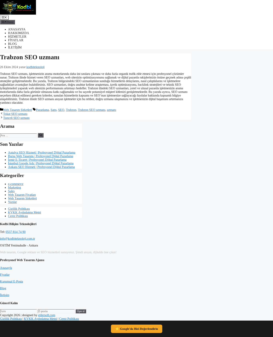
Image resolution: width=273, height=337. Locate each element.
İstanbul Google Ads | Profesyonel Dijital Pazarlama (41, 163)
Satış (54, 110)
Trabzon (71, 110)
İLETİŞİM (15, 47)
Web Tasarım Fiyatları (22, 194)
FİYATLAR (15, 40)
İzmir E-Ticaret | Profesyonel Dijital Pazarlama (37, 159)
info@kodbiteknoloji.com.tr (17, 238)
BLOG (12, 43)
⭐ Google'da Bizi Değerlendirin (136, 328)
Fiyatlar (5, 274)
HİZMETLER (17, 36)
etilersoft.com (46, 315)
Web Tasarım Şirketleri (17, 110)
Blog (3, 288)
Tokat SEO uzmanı (15, 114)
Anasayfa (6, 268)
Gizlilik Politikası (19, 208)
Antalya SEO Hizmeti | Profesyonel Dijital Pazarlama (41, 152)
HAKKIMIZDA (18, 33)
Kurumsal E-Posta (11, 281)
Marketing (14, 187)
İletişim (4, 295)
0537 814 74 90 (16, 231)
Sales (11, 191)
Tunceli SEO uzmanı (16, 118)
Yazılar (12, 202)
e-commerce (15, 184)
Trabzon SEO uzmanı (91, 110)
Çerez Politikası (18, 216)
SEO (61, 110)
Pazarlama (42, 110)
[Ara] (41, 135)
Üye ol (81, 311)
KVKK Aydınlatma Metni (24, 212)
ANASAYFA (17, 29)
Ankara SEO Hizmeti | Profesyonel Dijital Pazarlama (41, 167)
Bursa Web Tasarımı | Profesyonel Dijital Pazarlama (40, 156)
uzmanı (111, 110)
